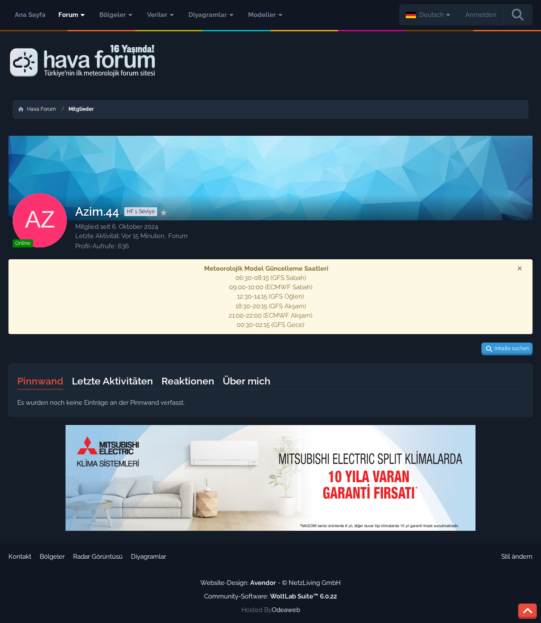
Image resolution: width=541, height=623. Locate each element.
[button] (429, 14)
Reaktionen (187, 381)
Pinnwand (40, 381)
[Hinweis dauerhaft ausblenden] (519, 268)
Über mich (246, 381)
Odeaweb (286, 610)
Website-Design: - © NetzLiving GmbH (270, 583)
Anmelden (480, 15)
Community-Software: (270, 596)
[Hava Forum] (270, 61)
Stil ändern (517, 556)
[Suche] (518, 14)
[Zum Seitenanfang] (527, 611)
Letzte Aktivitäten (112, 381)
